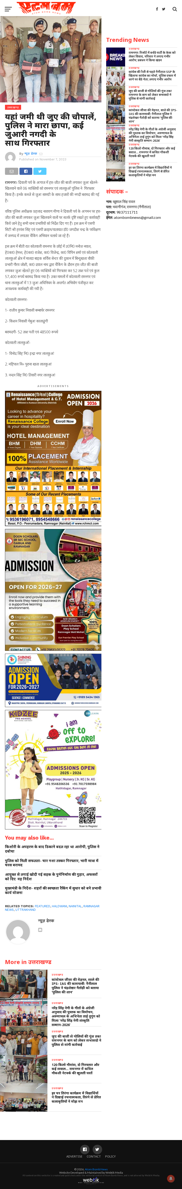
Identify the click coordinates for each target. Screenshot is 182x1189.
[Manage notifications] (171, 1178)
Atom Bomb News (96, 1169)
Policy (110, 1156)
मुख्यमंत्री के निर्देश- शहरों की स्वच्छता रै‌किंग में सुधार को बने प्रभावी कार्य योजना (53, 890)
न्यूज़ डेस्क (30, 153)
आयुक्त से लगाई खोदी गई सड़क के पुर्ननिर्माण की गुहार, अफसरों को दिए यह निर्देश (51, 876)
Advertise (74, 1156)
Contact (94, 1156)
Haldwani (59, 906)
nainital (75, 906)
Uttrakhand (25, 910)
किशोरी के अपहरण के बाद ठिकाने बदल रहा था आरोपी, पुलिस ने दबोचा (52, 849)
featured (42, 906)
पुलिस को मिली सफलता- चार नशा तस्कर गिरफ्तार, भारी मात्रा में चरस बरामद (51, 863)
